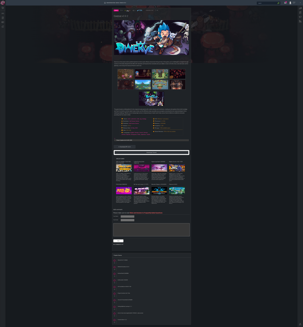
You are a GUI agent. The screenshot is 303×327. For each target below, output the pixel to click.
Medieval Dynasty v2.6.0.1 (123, 266)
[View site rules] (300, 13)
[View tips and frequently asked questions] (300, 17)
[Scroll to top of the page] (300, 325)
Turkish (148, 134)
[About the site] (3, 22)
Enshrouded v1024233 (123, 280)
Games (117, 2)
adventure (133, 118)
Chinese (124, 134)
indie (138, 118)
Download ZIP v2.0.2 (125, 146)
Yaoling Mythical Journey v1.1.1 (125, 306)
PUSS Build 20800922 (121, 184)
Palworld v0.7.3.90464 (123, 260)
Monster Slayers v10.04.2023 (159, 184)
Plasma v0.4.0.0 (173, 184)
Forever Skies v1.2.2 (122, 319)
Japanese (143, 134)
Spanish (128, 134)
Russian (137, 132)
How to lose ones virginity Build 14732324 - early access (130, 313)
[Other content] (3, 18)
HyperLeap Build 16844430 (158, 161)
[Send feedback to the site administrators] (300, 8)
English (132, 132)
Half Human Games (134, 121)
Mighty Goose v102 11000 (176, 161)
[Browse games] (3, 13)
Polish (138, 134)
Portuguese (134, 134)
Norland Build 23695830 (123, 273)
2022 (136, 128)
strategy (144, 118)
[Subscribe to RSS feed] (300, 21)
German (146, 132)
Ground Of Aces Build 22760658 (125, 299)
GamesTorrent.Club (111, 2)
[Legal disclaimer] (3, 26)
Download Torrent (151, 152)
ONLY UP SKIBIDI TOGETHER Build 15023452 (123, 162)
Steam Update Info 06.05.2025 (124, 140)
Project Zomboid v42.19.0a (124, 293)
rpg (141, 118)
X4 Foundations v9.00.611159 (124, 286)
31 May (133, 128)
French (141, 132)
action (129, 118)
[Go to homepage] (3, 3)
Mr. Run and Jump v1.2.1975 (141, 184)
